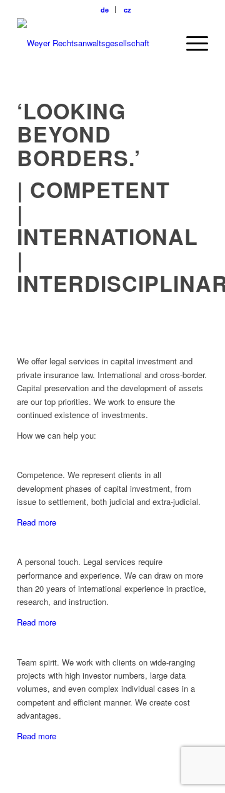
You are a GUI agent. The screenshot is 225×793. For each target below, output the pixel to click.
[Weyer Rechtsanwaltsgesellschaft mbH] (93, 43)
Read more (36, 522)
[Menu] (191, 43)
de (105, 9)
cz (127, 9)
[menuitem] (105, 9)
